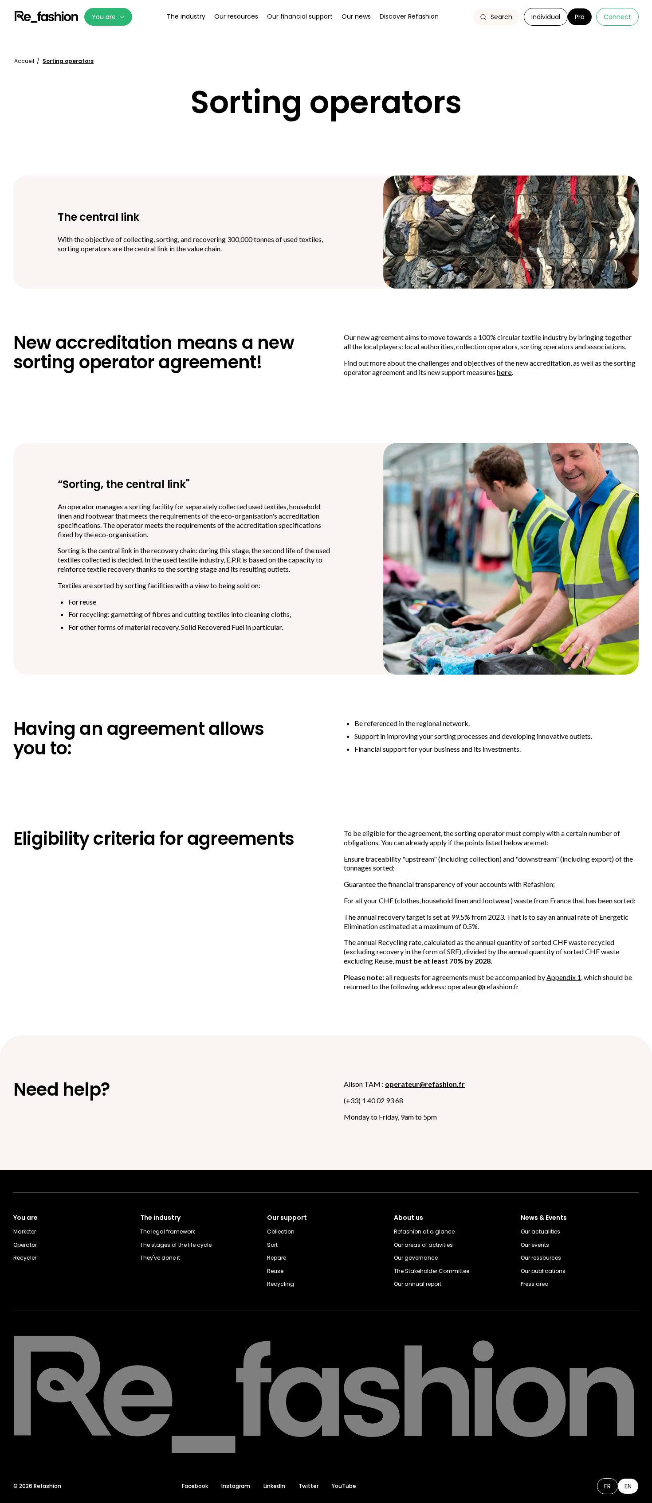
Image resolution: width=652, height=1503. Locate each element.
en (628, 1486)
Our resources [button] (236, 16)
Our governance (416, 1257)
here (504, 372)
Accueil (24, 61)
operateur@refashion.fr (483, 986)
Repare (276, 1257)
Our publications (543, 1271)
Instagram (235, 1486)
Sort (272, 1245)
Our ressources (541, 1257)
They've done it (160, 1257)
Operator (25, 1245)
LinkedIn (274, 1486)
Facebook (195, 1486)
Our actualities (540, 1231)
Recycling (280, 1284)
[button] (496, 16)
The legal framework (167, 1231)
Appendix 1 (563, 977)
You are (104, 16)
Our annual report (417, 1284)
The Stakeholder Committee (431, 1271)
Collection (281, 1231)
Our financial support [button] (300, 16)
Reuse (275, 1271)
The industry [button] (186, 16)
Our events (535, 1245)
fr (607, 1486)
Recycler (24, 1257)
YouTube (344, 1486)
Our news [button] (356, 16)
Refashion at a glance (424, 1231)
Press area (535, 1284)
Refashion (46, 17)
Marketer (24, 1231)
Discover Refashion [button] (409, 16)
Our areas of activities (423, 1245)
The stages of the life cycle (176, 1245)
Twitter (308, 1486)
